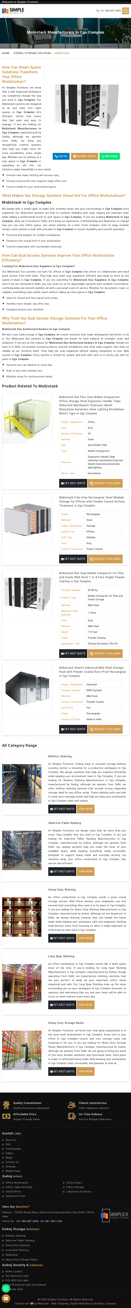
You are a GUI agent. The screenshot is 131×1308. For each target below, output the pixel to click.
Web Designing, (60, 1303)
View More (86, 809)
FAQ (8, 1144)
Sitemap (10, 1166)
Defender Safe (14, 1289)
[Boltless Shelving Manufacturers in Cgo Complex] (21, 784)
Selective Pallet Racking (64, 823)
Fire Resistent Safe (17, 1276)
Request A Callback (107, 483)
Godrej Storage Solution (32, 53)
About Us (10, 1140)
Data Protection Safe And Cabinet (25, 1285)
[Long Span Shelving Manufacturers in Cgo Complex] (21, 984)
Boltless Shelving (60, 756)
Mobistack (11, 1255)
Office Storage (75, 1187)
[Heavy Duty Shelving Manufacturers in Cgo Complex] (21, 917)
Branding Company (105, 1303)
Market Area (12, 1171)
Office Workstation (17, 1183)
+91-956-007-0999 (110, 11)
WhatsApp (111, 156)
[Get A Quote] (6, 1298)
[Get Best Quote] (86, 107)
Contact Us (12, 1162)
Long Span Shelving (61, 956)
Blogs (8, 1158)
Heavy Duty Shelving (62, 890)
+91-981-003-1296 (51, 1221)
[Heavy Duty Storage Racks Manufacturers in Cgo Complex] (21, 1050)
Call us (62, 156)
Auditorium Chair (15, 1196)
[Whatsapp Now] (6, 1288)
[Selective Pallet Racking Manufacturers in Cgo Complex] (21, 850)
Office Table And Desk (19, 1187)
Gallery (9, 1153)
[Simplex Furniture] (11, 11)
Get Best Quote (86, 156)
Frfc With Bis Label (16, 1280)
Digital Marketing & (81, 1303)
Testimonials (13, 1149)
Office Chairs (74, 1183)
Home (6, 53)
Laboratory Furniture (78, 1191)
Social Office (13, 1191)
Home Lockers (14, 1271)
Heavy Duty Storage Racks (66, 1023)
